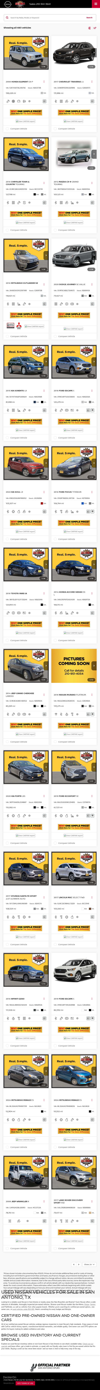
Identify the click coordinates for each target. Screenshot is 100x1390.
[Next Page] (78, 1264)
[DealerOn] (9, 1377)
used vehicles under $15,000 (23, 1309)
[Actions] (44, 81)
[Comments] (44, 101)
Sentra (92, 1304)
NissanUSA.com (9, 1383)
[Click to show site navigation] (96, 4)
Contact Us (59, 1380)
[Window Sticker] (92, 410)
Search (89, 17)
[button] (46, 52)
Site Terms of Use (25, 1383)
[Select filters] (89, 28)
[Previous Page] (73, 1264)
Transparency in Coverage (78, 1380)
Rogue (86, 1304)
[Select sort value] (94, 28)
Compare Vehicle (18, 128)
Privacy (66, 1380)
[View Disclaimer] (29, 101)
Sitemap (90, 1380)
